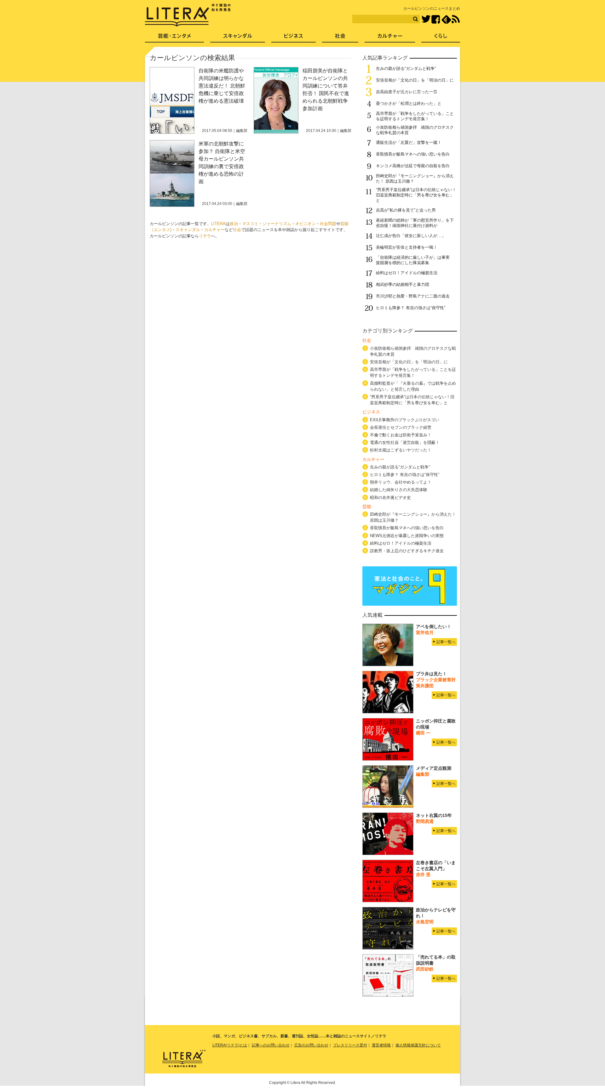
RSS (456, 19)
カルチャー (214, 229)
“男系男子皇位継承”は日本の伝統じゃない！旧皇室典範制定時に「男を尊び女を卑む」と (416, 195)
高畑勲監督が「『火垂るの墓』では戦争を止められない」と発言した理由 (413, 386)
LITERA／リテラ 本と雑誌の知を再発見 (188, 15)
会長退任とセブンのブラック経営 (400, 427)
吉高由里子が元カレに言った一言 (406, 91)
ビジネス (293, 37)
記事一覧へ (445, 642)
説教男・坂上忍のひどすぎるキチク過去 (407, 550)
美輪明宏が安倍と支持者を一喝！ (406, 247)
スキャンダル (188, 229)
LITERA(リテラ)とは (229, 1045)
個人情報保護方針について (418, 1045)
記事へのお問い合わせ (271, 1045)
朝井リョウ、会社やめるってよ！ (400, 482)
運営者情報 (381, 1045)
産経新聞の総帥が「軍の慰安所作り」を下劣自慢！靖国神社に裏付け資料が (415, 223)
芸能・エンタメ (174, 37)
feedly (446, 19)
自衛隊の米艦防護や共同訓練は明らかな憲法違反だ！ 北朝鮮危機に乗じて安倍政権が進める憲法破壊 (222, 86)
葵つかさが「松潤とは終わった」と (408, 103)
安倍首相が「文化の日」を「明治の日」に (415, 80)
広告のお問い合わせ (311, 1045)
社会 (237, 229)
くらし (440, 37)
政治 (234, 223)
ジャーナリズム (276, 223)
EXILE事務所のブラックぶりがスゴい (404, 419)
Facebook (435, 19)
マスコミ (250, 223)
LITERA (218, 223)
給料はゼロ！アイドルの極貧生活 (406, 272)
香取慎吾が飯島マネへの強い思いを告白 (413, 154)
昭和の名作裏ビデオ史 (390, 497)
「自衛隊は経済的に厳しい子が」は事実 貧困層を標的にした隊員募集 (415, 260)
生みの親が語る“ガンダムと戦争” (406, 68)
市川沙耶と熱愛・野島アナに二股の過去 (413, 296)
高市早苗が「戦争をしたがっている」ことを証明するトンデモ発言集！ (415, 116)
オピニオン (305, 223)
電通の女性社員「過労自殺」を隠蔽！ (405, 442)
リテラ (205, 236)
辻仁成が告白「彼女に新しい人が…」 (411, 235)
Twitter (425, 19)
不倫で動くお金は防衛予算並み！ (400, 435)
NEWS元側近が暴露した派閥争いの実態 (407, 535)
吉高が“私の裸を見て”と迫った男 (406, 210)
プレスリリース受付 (350, 1045)
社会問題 (328, 223)
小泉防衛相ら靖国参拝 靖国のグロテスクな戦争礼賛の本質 (413, 351)
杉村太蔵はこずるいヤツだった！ (400, 450)
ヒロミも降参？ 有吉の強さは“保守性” (410, 307)
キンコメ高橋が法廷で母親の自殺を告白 (413, 165)
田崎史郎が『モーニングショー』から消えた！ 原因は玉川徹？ (413, 517)
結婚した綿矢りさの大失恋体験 (398, 489)
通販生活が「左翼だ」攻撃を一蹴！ (408, 142)
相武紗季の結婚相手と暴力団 (402, 284)
